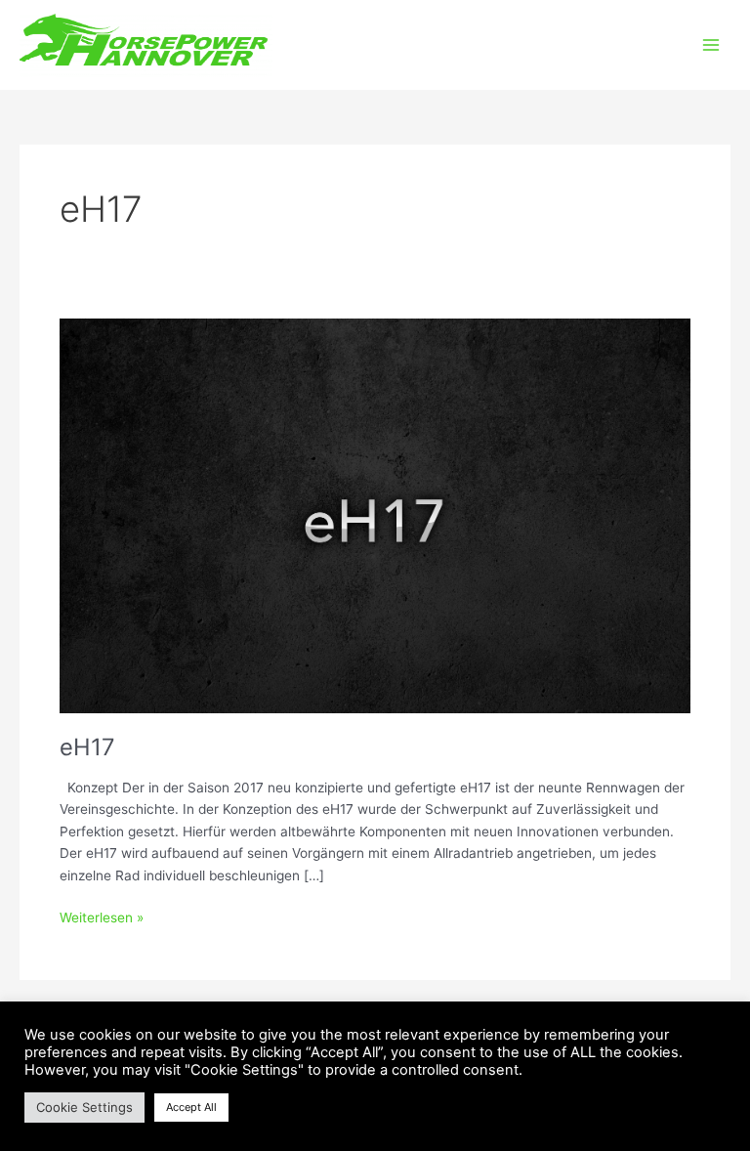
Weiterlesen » (102, 916)
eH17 (87, 747)
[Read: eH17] (375, 515)
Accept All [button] (191, 1107)
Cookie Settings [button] (84, 1107)
